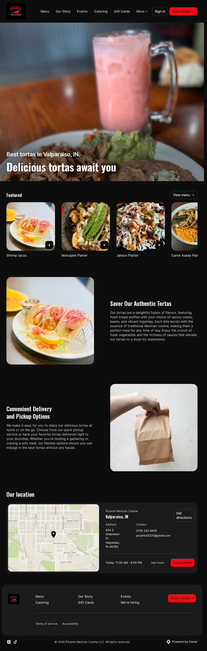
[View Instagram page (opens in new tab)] (8, 641)
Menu (45, 11)
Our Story (63, 11)
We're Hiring (130, 602)
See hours (157, 562)
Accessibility (70, 623)
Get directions (184, 515)
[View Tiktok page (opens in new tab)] (15, 641)
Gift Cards (122, 11)
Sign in (160, 11)
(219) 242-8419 (146, 531)
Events (82, 11)
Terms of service (46, 623)
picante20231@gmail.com (153, 536)
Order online (182, 563)
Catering (101, 11)
